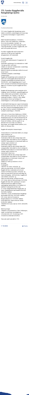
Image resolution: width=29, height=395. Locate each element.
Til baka (5, 226)
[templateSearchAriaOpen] (23, 2)
